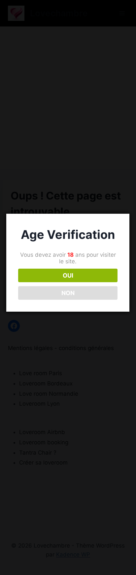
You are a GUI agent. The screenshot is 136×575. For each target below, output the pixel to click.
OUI (68, 275)
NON (68, 292)
